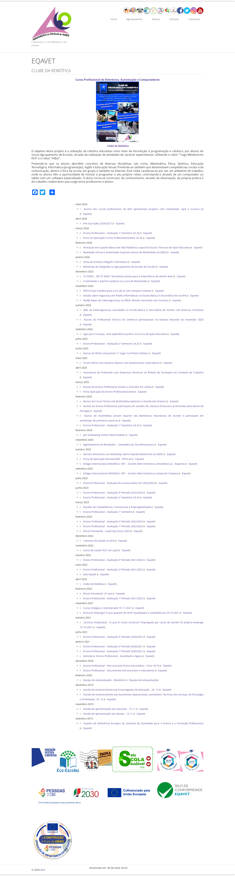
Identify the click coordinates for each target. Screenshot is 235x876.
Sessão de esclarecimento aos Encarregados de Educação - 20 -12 (120, 689)
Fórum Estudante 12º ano (97, 593)
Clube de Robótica (118, 145)
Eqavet (87, 213)
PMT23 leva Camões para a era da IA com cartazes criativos (117, 290)
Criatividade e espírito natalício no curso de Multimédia (115, 281)
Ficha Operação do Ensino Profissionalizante (108, 391)
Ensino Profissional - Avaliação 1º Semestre (107, 511)
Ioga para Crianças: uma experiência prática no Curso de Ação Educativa (124, 334)
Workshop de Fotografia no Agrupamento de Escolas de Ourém (119, 266)
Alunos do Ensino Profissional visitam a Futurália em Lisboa (117, 386)
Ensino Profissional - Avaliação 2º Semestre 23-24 (111, 497)
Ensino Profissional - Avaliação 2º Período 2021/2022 (112, 569)
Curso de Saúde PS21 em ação (100, 550)
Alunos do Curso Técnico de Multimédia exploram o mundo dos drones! (124, 401)
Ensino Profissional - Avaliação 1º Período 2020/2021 (112, 651)
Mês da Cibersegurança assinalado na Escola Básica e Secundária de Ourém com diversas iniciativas (143, 310)
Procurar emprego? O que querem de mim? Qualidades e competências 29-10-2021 (131, 612)
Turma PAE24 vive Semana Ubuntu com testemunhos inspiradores (121, 362)
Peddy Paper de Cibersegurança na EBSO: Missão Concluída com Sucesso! (125, 300)
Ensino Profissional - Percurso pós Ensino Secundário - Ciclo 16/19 (121, 665)
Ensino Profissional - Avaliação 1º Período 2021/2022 (112, 598)
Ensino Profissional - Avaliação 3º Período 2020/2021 (112, 636)
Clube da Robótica (93, 584)
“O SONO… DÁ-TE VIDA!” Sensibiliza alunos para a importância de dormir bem (128, 276)
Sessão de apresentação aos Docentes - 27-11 (109, 709)
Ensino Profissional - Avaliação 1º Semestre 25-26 (111, 233)
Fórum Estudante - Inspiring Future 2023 (106, 531)
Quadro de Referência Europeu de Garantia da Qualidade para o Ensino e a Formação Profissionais (143, 723)
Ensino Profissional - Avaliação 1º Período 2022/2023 (112, 526)
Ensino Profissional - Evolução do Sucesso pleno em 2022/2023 (119, 483)
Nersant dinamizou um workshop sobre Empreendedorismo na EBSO (123, 454)
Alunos (156, 19)
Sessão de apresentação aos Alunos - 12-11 (107, 713)
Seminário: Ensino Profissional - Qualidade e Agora (112, 656)
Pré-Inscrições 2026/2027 (97, 223)
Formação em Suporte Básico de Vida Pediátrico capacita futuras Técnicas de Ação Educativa (136, 247)
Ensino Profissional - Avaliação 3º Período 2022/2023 (112, 492)
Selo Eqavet (89, 574)
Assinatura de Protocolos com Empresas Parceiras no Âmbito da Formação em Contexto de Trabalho (143, 372)
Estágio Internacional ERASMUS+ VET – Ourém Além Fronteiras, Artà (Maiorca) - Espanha (133, 463)
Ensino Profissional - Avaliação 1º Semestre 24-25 (111, 425)
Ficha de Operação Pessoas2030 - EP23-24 (107, 459)
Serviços (174, 19)
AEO (42, 869)
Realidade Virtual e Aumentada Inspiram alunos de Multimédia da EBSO (124, 252)
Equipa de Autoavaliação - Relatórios (104, 680)
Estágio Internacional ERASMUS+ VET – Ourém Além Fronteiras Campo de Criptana (130, 473)
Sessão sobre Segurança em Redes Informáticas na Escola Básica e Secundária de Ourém (134, 295)
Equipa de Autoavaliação (143, 680)
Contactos (194, 19)
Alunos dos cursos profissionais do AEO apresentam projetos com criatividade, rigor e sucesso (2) (143, 209)
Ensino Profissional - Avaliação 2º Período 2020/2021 (112, 646)
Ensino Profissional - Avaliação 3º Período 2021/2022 (112, 560)
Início (114, 19)
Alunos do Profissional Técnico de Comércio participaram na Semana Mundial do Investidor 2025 (143, 319)
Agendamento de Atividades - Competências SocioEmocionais (118, 444)
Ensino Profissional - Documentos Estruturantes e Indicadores (118, 670)
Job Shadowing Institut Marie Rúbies (104, 435)
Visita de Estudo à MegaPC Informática (105, 262)
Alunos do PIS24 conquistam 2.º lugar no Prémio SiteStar (115, 353)
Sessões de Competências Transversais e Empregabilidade (116, 507)
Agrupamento (134, 19)
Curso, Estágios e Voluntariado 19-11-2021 (107, 608)
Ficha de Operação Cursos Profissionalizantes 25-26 (112, 237)
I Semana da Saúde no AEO (98, 540)
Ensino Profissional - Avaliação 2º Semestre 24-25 (111, 343)
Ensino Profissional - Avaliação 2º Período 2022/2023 (112, 521)
